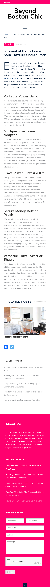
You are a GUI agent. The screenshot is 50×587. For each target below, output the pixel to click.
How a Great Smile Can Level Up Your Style (22, 400)
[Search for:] (11, 2)
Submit (10, 572)
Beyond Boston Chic (25, 13)
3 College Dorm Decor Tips (16, 337)
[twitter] (12, 347)
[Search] (44, 2)
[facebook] (6, 347)
